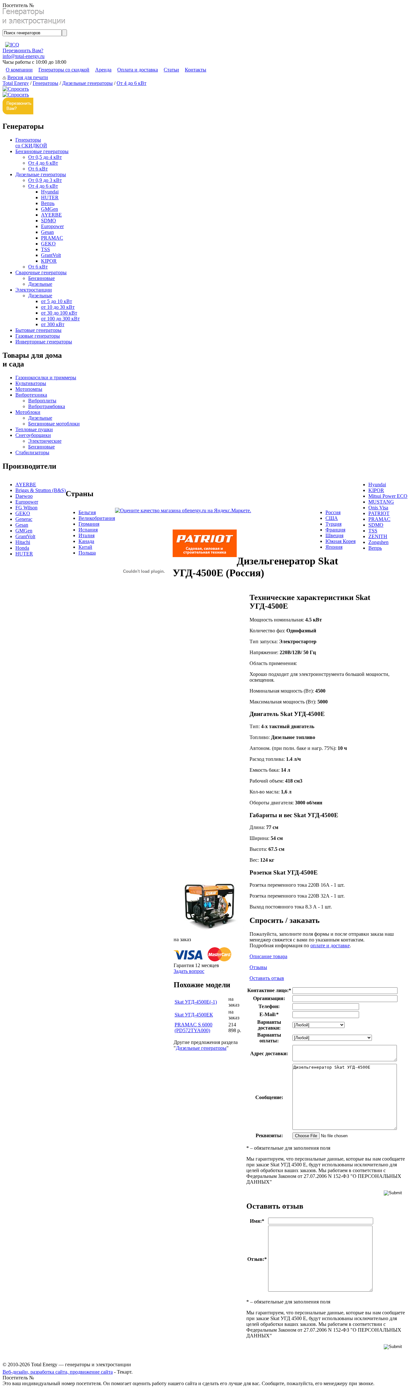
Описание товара (268, 956)
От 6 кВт (38, 168)
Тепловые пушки (34, 429)
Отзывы (258, 967)
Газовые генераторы (37, 336)
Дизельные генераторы (87, 83)
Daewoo (24, 496)
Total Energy (16, 83)
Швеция (334, 535)
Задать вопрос (189, 971)
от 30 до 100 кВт (59, 313)
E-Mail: (269, 1014)
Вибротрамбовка (46, 406)
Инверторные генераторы (43, 341)
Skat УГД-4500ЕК (194, 1014)
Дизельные (40, 284)
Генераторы (45, 83)
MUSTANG (381, 502)
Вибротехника (31, 395)
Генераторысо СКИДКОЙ (31, 142)
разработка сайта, (50, 1372)
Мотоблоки (27, 412)
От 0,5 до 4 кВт (45, 157)
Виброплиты (42, 400)
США (331, 518)
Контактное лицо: (269, 990)
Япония (333, 547)
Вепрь (47, 203)
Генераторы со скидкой (63, 69)
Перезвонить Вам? (23, 50)
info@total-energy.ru (24, 56)
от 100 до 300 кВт (60, 318)
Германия (88, 524)
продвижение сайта (91, 1372)
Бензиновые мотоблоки (54, 423)
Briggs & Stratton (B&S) (40, 490)
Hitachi (22, 542)
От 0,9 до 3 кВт (45, 180)
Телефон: (269, 1006)
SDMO (48, 220)
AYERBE (51, 215)
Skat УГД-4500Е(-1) (196, 1002)
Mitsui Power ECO (387, 496)
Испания (88, 529)
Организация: (269, 998)
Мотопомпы (28, 389)
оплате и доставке (330, 945)
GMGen (49, 209)
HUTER (50, 197)
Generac (23, 519)
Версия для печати (27, 77)
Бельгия (87, 512)
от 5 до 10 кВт (56, 301)
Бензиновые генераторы (42, 151)
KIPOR (49, 261)
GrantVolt (51, 255)
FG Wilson (26, 507)
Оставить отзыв (267, 978)
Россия (332, 512)
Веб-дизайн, (16, 1372)
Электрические (45, 441)
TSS (45, 249)
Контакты (195, 69)
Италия (86, 535)
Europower (52, 226)
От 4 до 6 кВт (131, 83)
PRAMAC (52, 238)
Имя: (257, 1221)
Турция (333, 524)
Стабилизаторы (32, 452)
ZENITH (377, 536)
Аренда (103, 69)
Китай (85, 547)
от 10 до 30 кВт (58, 307)
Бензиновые (41, 278)
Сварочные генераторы (41, 272)
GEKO (48, 243)
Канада (86, 541)
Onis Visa (378, 507)
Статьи (171, 69)
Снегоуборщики (33, 435)
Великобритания (96, 518)
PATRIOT (379, 513)
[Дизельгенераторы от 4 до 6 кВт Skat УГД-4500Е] (209, 929)
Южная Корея (340, 541)
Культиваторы (30, 383)
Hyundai (50, 191)
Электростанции (33, 289)
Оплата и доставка (137, 69)
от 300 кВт (52, 324)
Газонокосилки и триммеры (45, 377)
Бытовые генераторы (38, 330)
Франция (335, 529)
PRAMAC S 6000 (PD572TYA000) (193, 1027)
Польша (87, 552)
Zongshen (378, 542)
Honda (22, 548)
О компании (19, 69)
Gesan (47, 232)
